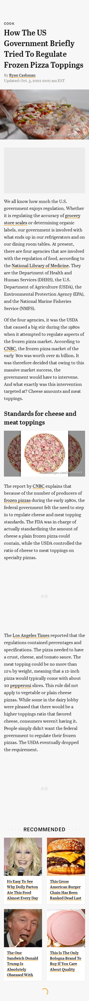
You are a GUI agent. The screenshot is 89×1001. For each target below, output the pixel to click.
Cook (9, 23)
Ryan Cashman (22, 75)
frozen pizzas (17, 500)
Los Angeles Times (31, 635)
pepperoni (20, 685)
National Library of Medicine (40, 265)
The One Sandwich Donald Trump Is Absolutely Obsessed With (22, 963)
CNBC (10, 348)
